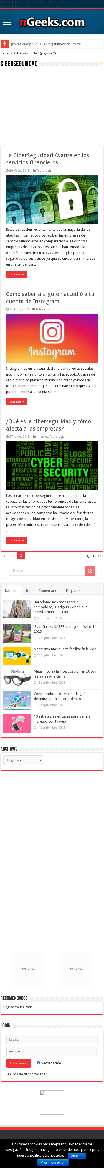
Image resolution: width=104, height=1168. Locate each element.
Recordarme (50, 1063)
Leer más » (16, 274)
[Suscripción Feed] (101, 64)
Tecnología (44, 170)
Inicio (5, 53)
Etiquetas (73, 591)
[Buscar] (90, 571)
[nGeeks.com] (52, 20)
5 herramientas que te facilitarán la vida (65, 649)
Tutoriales (43, 309)
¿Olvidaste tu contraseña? (26, 1074)
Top (28, 591)
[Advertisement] (42, 106)
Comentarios (49, 591)
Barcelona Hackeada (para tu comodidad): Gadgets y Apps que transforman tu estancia (60, 607)
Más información (52, 1162)
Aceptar (77, 1156)
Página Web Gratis (17, 1007)
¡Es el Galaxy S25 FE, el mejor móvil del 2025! (46, 44)
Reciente (11, 591)
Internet (42, 437)
